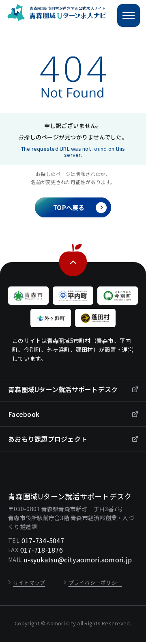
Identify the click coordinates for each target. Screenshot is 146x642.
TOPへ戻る (69, 207)
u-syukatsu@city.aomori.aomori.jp (78, 559)
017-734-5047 (42, 540)
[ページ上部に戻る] (73, 273)
